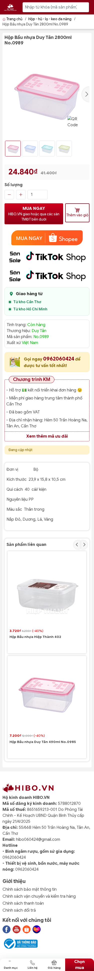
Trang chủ (14, 19)
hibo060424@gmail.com (38, 839)
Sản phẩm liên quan (26, 544)
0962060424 (59, 359)
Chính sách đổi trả (19, 910)
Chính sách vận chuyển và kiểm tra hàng (39, 896)
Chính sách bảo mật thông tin (30, 889)
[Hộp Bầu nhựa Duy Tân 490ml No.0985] (47, 695)
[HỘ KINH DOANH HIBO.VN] (10, 7)
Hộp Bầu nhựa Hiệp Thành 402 (35, 637)
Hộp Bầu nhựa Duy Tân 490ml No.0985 (43, 742)
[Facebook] (7, 929)
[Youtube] (17, 929)
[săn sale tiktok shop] (47, 256)
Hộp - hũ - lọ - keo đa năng (49, 19)
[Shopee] (27, 929)
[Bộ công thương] (20, 943)
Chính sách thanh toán (23, 903)
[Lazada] (37, 929)
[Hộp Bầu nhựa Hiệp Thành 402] (47, 590)
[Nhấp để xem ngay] (47, 237)
